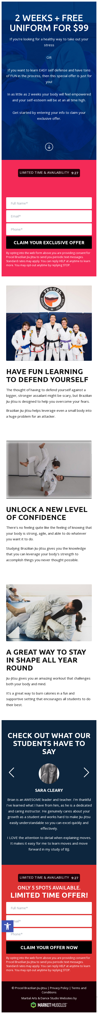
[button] (7, 926)
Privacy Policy (59, 988)
